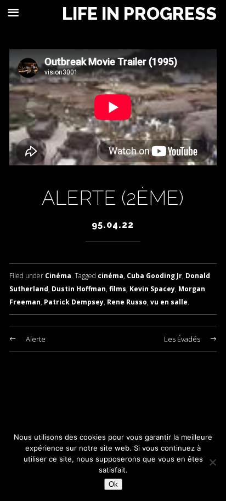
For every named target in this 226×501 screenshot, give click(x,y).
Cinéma (58, 275)
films (117, 288)
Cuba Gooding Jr (154, 275)
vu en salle (169, 302)
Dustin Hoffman (79, 288)
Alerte (36, 339)
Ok (113, 484)
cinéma (110, 275)
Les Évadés (182, 339)
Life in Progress (139, 13)
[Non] (212, 462)
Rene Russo (127, 302)
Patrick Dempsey (74, 302)
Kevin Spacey (152, 288)
